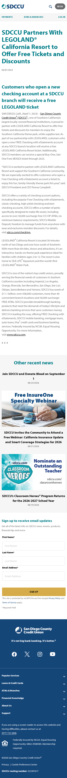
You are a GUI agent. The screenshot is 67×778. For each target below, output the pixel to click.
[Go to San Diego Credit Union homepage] (33, 630)
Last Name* (8, 552)
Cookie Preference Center (24, 764)
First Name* (8, 537)
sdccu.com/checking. (19, 232)
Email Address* (10, 567)
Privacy (5, 764)
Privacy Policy (54, 598)
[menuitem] (33, 675)
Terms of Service (9, 602)
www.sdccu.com (16, 334)
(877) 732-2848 (9, 733)
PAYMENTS (7, 17)
